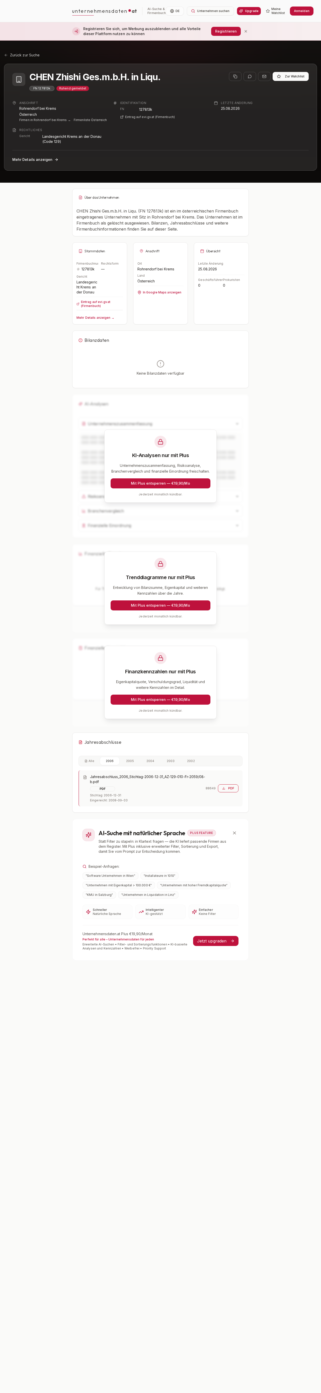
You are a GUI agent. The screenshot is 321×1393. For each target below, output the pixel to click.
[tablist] (160, 761)
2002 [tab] (191, 761)
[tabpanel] (160, 788)
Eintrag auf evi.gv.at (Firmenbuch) (150, 117)
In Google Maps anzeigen (162, 292)
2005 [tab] (130, 761)
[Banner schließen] (246, 31)
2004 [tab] (150, 761)
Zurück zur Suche (25, 55)
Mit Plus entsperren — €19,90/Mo (160, 483)
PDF (231, 788)
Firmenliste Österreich (90, 120)
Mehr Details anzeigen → (95, 317)
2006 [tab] (110, 761)
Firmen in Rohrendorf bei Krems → (45, 120)
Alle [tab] (91, 761)
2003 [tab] (171, 761)
